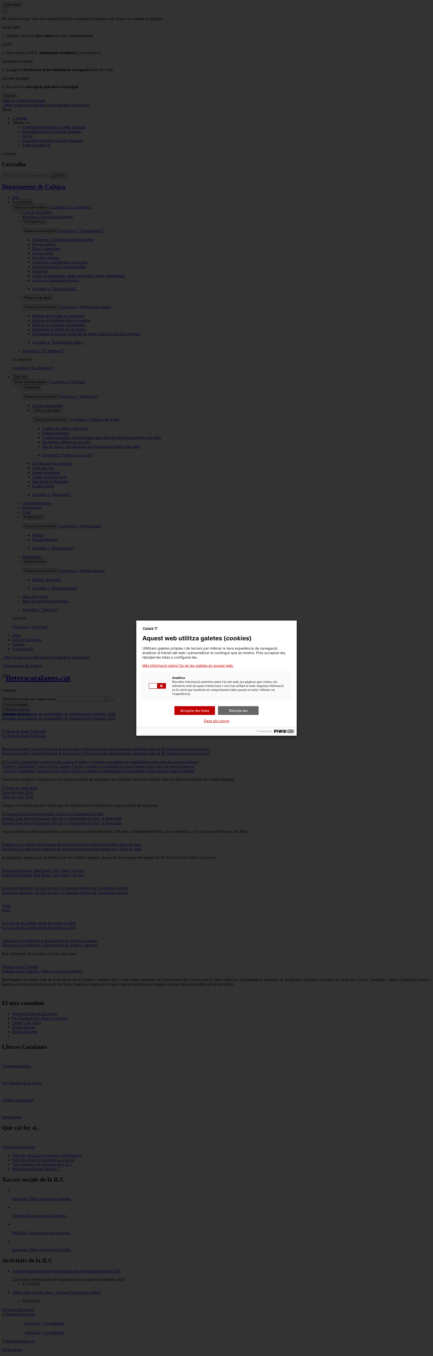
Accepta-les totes (194, 710)
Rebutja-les (238, 710)
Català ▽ (150, 628)
